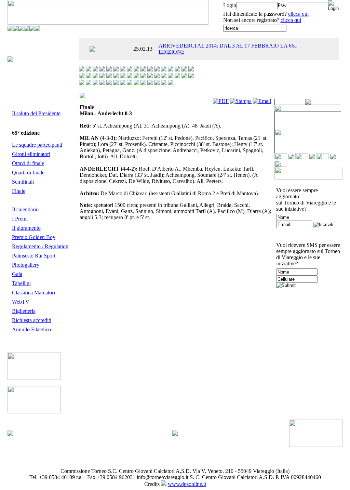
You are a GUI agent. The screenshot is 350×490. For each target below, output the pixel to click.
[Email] (262, 101)
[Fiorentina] (163, 69)
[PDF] (221, 101)
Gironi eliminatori (31, 154)
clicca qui (298, 14)
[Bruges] (129, 69)
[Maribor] (122, 76)
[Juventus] (88, 76)
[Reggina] (88, 83)
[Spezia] (136, 83)
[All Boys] (88, 69)
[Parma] (184, 76)
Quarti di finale (28, 172)
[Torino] (150, 83)
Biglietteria (24, 311)
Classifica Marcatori (33, 292)
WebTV (20, 302)
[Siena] (122, 83)
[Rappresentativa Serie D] (191, 76)
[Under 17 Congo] (157, 83)
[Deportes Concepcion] (150, 69)
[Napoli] (150, 76)
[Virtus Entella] (170, 83)
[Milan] (136, 76)
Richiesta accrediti (31, 320)
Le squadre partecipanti (37, 145)
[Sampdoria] (109, 83)
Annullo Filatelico (31, 329)
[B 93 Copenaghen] (116, 69)
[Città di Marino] (136, 69)
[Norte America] (170, 76)
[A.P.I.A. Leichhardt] (81, 69)
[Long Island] (116, 76)
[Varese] (163, 83)
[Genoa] (170, 69)
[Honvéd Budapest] (184, 69)
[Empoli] (157, 69)
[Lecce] (109, 76)
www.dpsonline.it (187, 484)
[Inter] (191, 69)
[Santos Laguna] (116, 83)
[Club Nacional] (143, 69)
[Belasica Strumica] (122, 69)
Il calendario (25, 209)
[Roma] (102, 83)
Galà (17, 274)
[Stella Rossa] (143, 83)
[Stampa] (241, 101)
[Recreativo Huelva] (81, 83)
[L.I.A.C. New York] (95, 76)
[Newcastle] (157, 76)
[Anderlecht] (95, 69)
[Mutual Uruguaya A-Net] (143, 76)
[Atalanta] (102, 69)
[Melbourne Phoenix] (129, 76)
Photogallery (25, 265)
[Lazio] (102, 76)
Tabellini (21, 283)
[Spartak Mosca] (129, 83)
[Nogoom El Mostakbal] (163, 76)
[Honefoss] (177, 69)
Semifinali (23, 182)
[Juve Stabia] (81, 76)
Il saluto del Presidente (36, 113)
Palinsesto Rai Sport (33, 256)
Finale (18, 191)
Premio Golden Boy (33, 237)
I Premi (20, 219)
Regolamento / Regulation (40, 246)
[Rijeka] (95, 83)
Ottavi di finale (28, 163)
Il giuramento (26, 228)
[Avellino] (109, 69)
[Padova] (177, 76)
